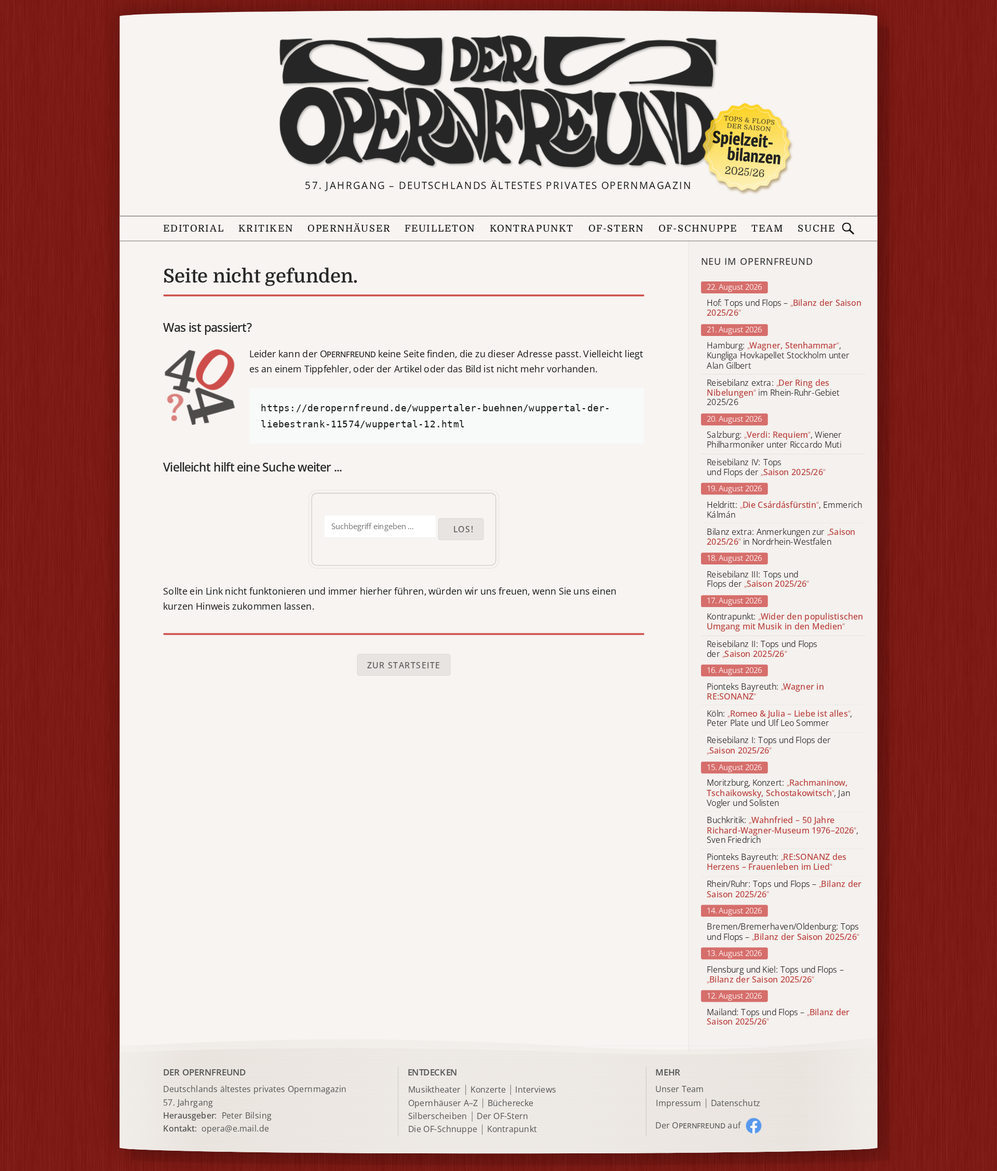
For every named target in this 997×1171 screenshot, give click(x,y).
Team (767, 228)
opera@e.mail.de (235, 1129)
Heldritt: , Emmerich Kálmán (784, 510)
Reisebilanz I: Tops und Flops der (768, 746)
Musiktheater (434, 1090)
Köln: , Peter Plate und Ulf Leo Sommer (779, 719)
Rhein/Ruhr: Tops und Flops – (784, 889)
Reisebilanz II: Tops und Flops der (762, 649)
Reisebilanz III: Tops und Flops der (758, 579)
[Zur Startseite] (498, 102)
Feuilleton (440, 228)
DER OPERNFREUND (204, 1072)
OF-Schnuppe (697, 228)
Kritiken (265, 228)
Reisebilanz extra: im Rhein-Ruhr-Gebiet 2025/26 (773, 393)
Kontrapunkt (532, 228)
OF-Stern (616, 228)
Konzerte (488, 1090)
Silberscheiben (437, 1116)
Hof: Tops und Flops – (784, 308)
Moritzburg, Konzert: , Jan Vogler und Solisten (778, 793)
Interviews (535, 1090)
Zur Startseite (404, 664)
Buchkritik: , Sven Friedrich (782, 830)
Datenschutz (735, 1103)
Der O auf (697, 1125)
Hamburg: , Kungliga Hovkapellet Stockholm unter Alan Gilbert (778, 355)
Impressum (678, 1103)
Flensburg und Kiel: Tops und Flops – (775, 974)
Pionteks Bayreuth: (765, 692)
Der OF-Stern (502, 1116)
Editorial (193, 228)
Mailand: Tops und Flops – (778, 1017)
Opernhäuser (348, 228)
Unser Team (679, 1089)
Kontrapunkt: (785, 622)
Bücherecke (511, 1103)
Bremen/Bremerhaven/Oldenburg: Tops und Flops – (783, 932)
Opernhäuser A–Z (443, 1103)
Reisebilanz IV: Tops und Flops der (766, 467)
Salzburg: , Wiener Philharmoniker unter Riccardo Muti (774, 440)
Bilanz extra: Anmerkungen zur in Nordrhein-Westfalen (781, 537)
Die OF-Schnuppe (442, 1130)
